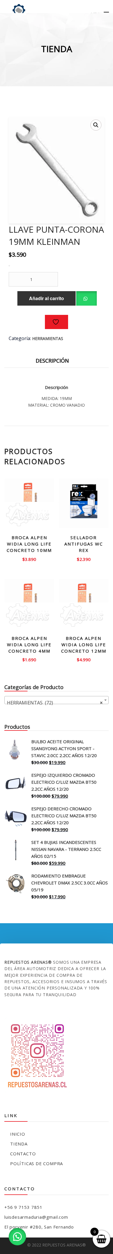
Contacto (23, 1153)
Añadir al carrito (46, 298)
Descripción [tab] (52, 360)
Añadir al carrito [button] (29, 557)
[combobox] (56, 700)
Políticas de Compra (36, 1163)
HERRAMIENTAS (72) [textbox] (55, 702)
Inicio (17, 1134)
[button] (95, 125)
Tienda (19, 1144)
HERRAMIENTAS (47, 338)
